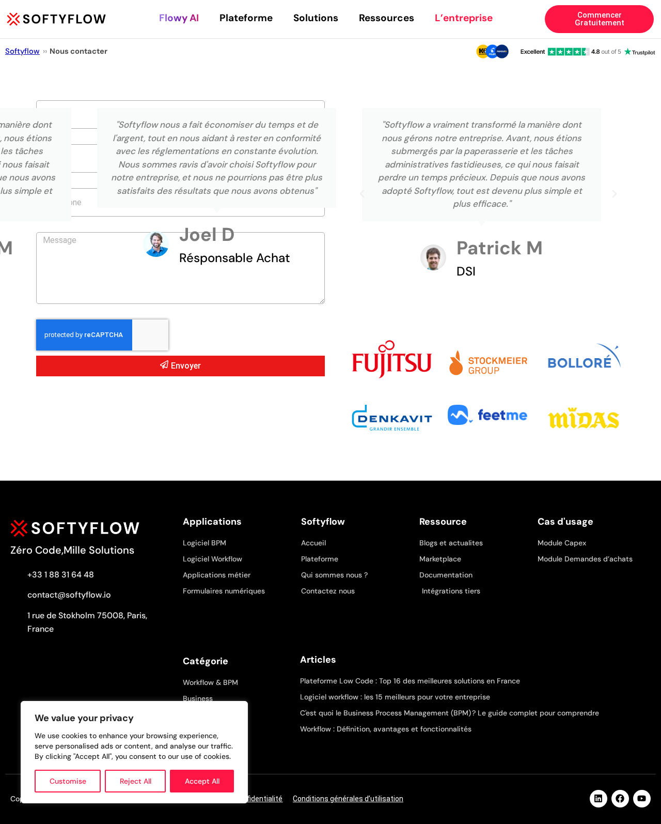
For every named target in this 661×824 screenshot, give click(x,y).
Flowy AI (179, 17)
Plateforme (246, 17)
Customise (68, 781)
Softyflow (22, 51)
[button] (362, 194)
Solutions (315, 17)
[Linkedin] (598, 798)
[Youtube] (642, 798)
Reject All (135, 781)
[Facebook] (620, 798)
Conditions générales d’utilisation (348, 799)
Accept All (202, 781)
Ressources (386, 17)
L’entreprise (464, 17)
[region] (134, 752)
